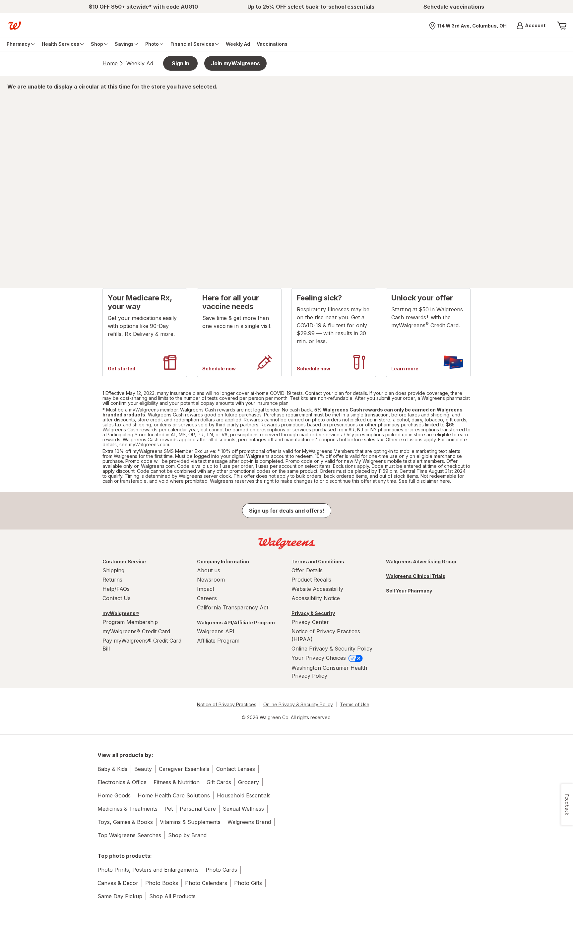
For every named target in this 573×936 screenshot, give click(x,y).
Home (110, 63)
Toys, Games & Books (125, 822)
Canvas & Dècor (117, 883)
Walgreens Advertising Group (421, 561)
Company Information (223, 561)
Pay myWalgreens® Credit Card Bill (141, 644)
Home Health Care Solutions (174, 795)
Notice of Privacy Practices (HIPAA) (325, 635)
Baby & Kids (112, 769)
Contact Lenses (235, 769)
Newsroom (211, 579)
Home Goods (114, 795)
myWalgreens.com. (149, 444)
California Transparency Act (232, 607)
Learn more (404, 368)
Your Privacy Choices (319, 658)
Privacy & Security (313, 613)
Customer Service (124, 561)
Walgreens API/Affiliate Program (236, 622)
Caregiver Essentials (184, 769)
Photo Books (161, 883)
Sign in (180, 63)
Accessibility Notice (315, 598)
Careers (207, 598)
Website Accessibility (317, 589)
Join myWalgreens (235, 63)
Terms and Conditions (317, 561)
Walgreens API (215, 631)
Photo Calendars (206, 883)
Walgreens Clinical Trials (415, 576)
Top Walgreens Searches (129, 835)
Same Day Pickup (119, 896)
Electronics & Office (122, 782)
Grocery (248, 782)
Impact (205, 589)
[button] (531, 26)
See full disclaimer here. (425, 480)
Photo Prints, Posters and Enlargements (148, 869)
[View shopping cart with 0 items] (561, 26)
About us (208, 570)
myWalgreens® (120, 613)
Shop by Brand (187, 835)
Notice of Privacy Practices (226, 704)
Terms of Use (354, 704)
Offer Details (307, 570)
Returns (112, 579)
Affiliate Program (218, 640)
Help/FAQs (116, 589)
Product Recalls (311, 579)
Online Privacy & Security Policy (331, 648)
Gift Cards (219, 782)
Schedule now (219, 368)
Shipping (113, 570)
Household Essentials (244, 795)
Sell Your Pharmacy (409, 590)
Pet (168, 808)
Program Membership (130, 622)
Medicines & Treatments (127, 808)
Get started (121, 368)
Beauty (143, 769)
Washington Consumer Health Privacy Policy (329, 671)
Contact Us (116, 598)
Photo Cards (221, 869)
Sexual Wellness (243, 808)
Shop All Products (172, 896)
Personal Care (198, 808)
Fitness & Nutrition (177, 782)
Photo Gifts (248, 883)
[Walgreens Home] (14, 25)
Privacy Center (310, 622)
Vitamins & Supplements (190, 822)
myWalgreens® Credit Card (136, 631)
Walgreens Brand (249, 822)
